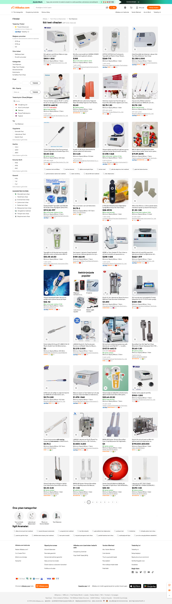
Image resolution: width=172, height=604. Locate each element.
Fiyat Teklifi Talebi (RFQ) (80, 555)
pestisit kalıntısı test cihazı (105, 535)
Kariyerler (18, 561)
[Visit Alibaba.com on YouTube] (149, 572)
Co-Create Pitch (20, 553)
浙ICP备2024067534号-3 (137, 601)
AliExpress (57, 595)
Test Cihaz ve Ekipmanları (58, 19)
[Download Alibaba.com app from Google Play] (150, 586)
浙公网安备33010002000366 (118, 601)
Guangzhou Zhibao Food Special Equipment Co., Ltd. (86, 261)
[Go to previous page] (85, 502)
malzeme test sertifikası (53, 169)
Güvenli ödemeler (49, 549)
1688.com (66, 595)
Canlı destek (106, 553)
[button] (107, 7)
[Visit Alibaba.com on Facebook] (133, 572)
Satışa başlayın (136, 553)
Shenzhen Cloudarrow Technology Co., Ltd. (86, 160)
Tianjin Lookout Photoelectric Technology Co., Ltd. (145, 158)
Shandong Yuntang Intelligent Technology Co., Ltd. (145, 306)
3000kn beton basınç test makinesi (44, 535)
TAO (101, 595)
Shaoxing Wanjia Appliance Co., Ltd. (143, 113)
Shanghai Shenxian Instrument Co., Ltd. (144, 218)
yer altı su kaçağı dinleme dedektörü (146, 535)
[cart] (131, 8)
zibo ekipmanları (109, 173)
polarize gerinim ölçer (22, 535)
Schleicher (132, 531)
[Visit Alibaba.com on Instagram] (145, 572)
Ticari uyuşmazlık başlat (110, 557)
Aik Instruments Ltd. (50, 307)
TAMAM (35, 83)
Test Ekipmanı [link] (73, 19)
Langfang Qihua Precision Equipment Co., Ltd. (115, 218)
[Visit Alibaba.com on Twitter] (141, 572)
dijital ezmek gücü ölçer (86, 169)
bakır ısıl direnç (75, 173)
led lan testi (102, 169)
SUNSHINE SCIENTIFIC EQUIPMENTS (55, 353)
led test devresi (69, 169)
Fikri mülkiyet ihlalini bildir (110, 564)
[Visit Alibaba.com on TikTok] (152, 572)
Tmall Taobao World (76, 595)
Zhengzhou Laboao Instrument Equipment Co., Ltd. (145, 63)
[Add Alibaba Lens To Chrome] (42, 586)
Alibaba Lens (26, 586)
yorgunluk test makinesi (67, 531)
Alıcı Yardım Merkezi (109, 549)
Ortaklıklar (135, 564)
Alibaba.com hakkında (22, 545)
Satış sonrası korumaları (51, 561)
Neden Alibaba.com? (21, 549)
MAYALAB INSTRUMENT (80, 111)
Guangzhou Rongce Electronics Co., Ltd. (56, 162)
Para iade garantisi (50, 553)
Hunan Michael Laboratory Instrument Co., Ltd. (115, 162)
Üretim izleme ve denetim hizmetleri (55, 564)
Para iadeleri (106, 561)
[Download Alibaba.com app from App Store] (135, 586)
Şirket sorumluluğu (21, 557)
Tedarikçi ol (135, 549)
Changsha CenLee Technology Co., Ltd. (56, 115)
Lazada (86, 595)
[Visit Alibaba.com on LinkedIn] (137, 572)
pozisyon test (120, 531)
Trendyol (107, 595)
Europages (115, 595)
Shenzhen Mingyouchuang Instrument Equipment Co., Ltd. (86, 67)
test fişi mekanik (83, 531)
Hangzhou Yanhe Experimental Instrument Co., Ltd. (56, 216)
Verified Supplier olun (138, 561)
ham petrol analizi (64, 535)
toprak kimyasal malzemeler (46, 531)
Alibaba (45, 19)
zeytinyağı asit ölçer (124, 535)
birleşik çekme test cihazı (148, 531)
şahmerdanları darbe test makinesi (56, 173)
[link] (169, 585)
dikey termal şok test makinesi (24, 531)
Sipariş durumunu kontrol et (140, 557)
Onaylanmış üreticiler (79, 551)
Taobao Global (94, 595)
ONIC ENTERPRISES (79, 212)
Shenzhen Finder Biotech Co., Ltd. (113, 112)
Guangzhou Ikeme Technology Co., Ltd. (115, 263)
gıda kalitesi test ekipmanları (102, 531)
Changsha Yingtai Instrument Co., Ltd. (55, 63)
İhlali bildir (106, 568)
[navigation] (26, 261)
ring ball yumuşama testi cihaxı (84, 535)
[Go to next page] (116, 502)
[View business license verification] (104, 601)
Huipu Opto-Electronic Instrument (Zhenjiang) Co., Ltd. (56, 263)
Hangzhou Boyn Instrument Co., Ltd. (143, 261)
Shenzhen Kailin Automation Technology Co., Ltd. (115, 65)
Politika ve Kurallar (49, 568)
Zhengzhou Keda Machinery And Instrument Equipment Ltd (115, 306)
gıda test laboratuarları (141, 169)
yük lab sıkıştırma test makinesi (120, 169)
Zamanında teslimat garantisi (53, 557)
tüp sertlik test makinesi (92, 173)
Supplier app (82, 586)
